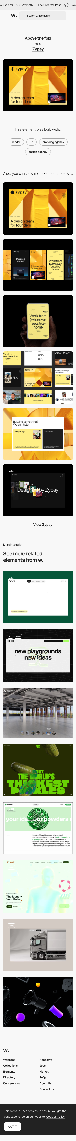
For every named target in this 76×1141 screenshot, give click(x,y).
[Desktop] (38, 208)
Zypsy (38, 49)
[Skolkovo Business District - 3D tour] (38, 713)
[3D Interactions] (38, 597)
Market (44, 1071)
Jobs (43, 1065)
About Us (45, 1083)
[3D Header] (38, 655)
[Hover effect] (38, 490)
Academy (46, 1059)
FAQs (43, 1077)
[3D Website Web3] (38, 886)
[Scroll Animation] (38, 945)
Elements (9, 1071)
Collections (10, 1065)
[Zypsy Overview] (38, 377)
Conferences (11, 1083)
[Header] (38, 770)
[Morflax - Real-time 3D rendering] (38, 1002)
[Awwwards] (14, 15)
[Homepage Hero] (38, 828)
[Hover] (38, 434)
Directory (9, 1077)
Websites (9, 1059)
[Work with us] (38, 321)
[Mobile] (38, 265)
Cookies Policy (55, 1116)
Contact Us (47, 1089)
